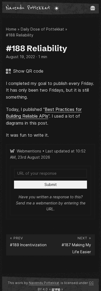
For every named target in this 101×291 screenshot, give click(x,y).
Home (11, 29)
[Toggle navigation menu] (92, 8)
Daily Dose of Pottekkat (42, 29)
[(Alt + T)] (56, 8)
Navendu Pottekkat (28, 8)
